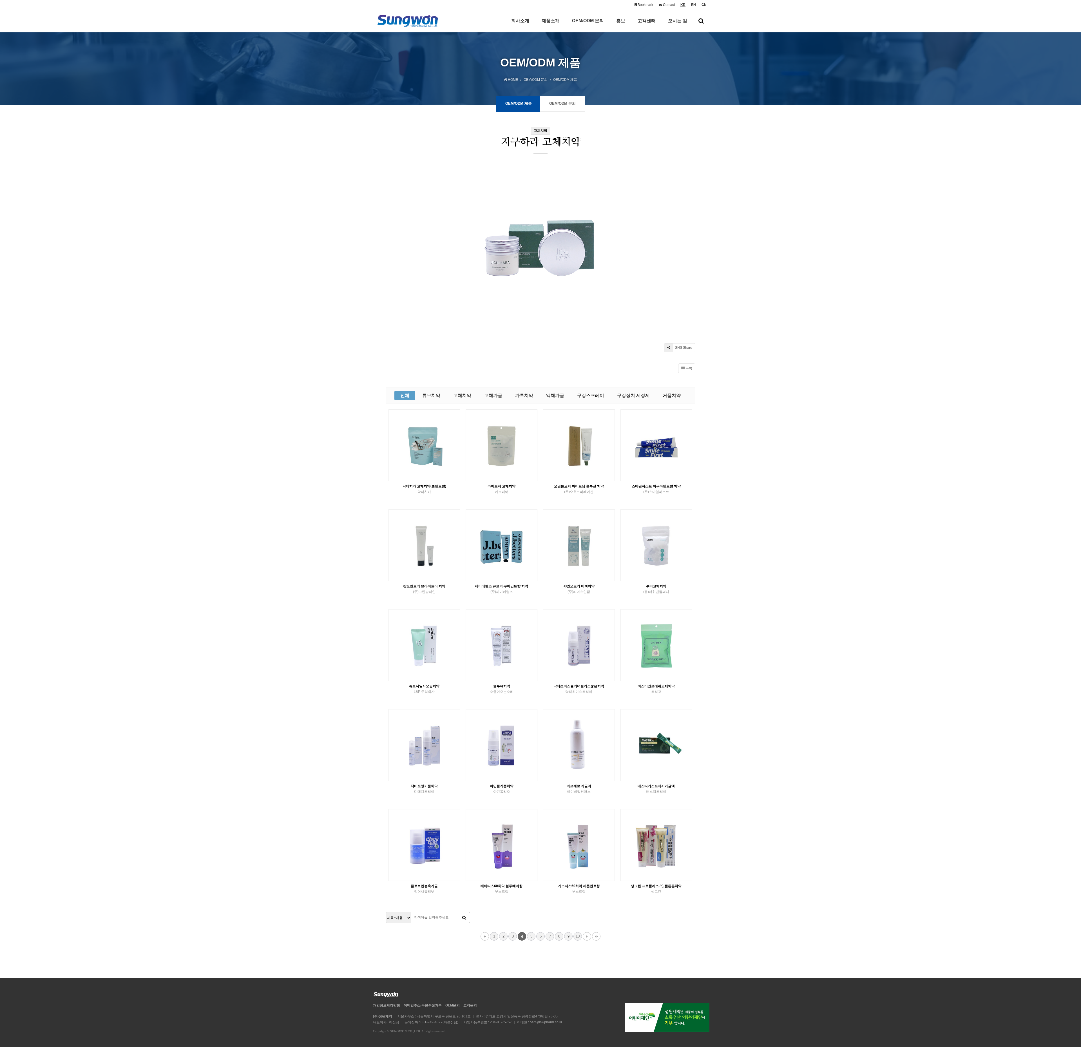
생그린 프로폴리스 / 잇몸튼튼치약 (656, 889)
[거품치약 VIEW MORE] (579, 645)
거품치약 (672, 395)
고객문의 (470, 1005)
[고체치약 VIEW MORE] (424, 445)
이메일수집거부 (423, 1005)
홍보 (620, 20)
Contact (668, 4)
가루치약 (524, 395)
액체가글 (555, 395)
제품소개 (551, 20)
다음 (587, 936)
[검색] (464, 917)
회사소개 (520, 20)
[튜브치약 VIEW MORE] (579, 445)
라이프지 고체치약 (501, 489)
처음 (485, 936)
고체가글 (493, 395)
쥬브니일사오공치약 (424, 689)
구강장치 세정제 (633, 395)
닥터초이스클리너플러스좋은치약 (578, 689)
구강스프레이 (590, 395)
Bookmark (645, 4)
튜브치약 (431, 395)
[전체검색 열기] (701, 21)
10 (578, 936)
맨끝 (596, 936)
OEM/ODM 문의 (588, 20)
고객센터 (647, 20)
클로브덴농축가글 (424, 889)
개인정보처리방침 (386, 1005)
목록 (688, 368)
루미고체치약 (656, 589)
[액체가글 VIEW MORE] (579, 745)
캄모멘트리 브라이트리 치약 (424, 589)
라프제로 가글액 (579, 789)
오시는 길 (677, 20)
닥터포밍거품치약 (424, 789)
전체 (404, 395)
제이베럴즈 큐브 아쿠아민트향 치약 (501, 589)
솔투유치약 (501, 689)
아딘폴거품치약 (501, 789)
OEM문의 (452, 1005)
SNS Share (683, 348)
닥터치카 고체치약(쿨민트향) (424, 489)
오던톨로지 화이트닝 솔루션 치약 (579, 489)
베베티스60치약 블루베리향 (501, 889)
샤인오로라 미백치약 (579, 589)
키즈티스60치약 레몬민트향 (579, 889)
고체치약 (462, 395)
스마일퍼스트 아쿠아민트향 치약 (656, 489)
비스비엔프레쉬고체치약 (656, 689)
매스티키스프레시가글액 (656, 789)
